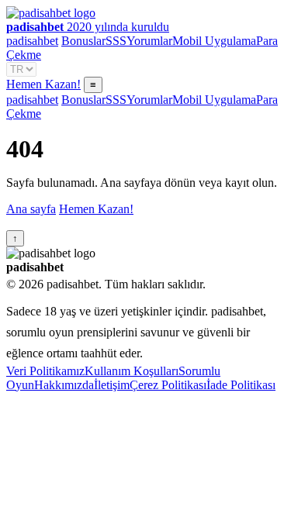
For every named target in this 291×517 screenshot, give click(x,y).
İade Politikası (240, 384)
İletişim (112, 384)
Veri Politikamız (45, 370)
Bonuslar (83, 40)
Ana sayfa (31, 208)
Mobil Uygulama (214, 40)
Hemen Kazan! (43, 84)
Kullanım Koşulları (131, 370)
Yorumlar (149, 40)
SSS (116, 40)
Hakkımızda (64, 384)
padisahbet (32, 40)
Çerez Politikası (168, 384)
